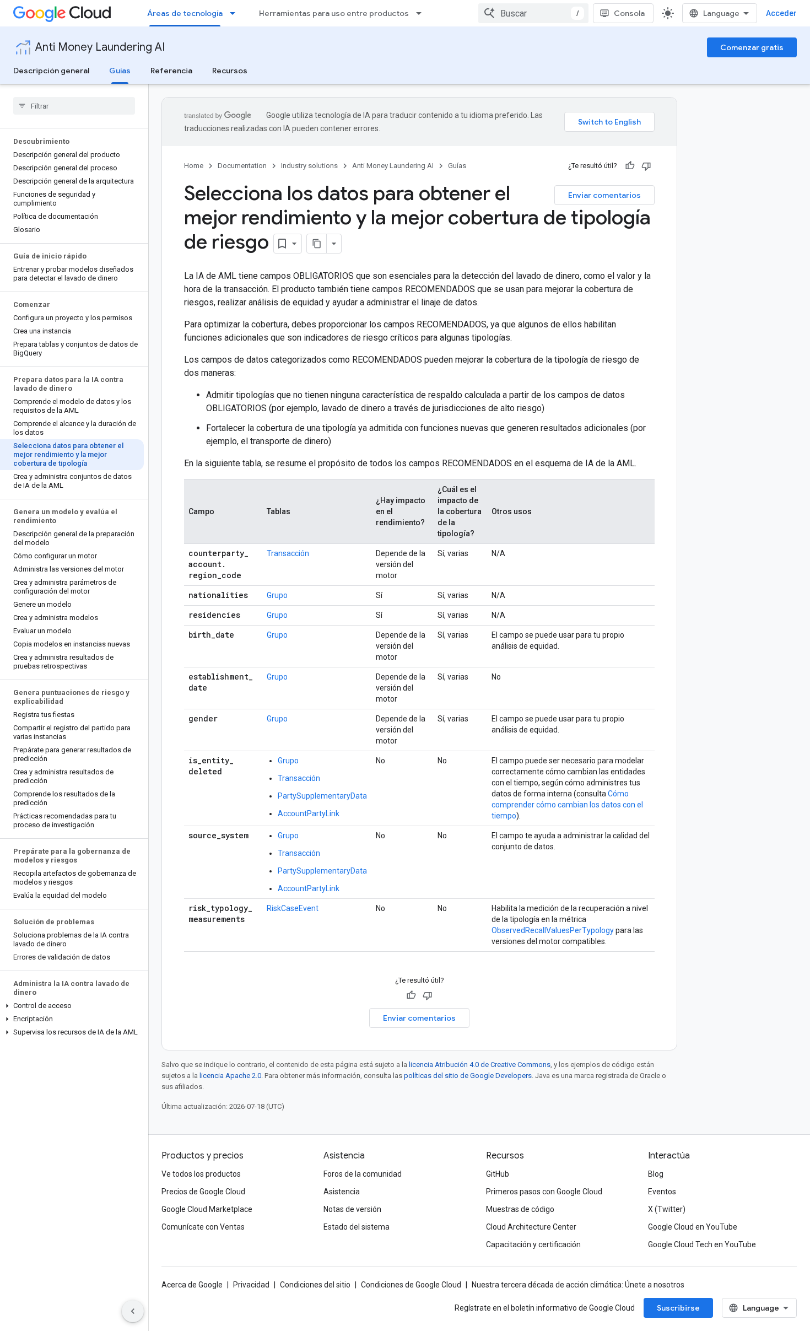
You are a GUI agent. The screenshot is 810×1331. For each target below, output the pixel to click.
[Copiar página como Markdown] (317, 243)
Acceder (781, 13)
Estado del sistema (356, 1226)
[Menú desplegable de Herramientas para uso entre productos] (422, 13)
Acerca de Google (192, 1284)
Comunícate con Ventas (203, 1226)
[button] (72, 1005)
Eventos (662, 1191)
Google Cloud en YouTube (692, 1226)
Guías (120, 71)
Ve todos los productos (201, 1174)
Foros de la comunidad (362, 1174)
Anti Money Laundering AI (100, 47)
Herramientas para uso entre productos (334, 13)
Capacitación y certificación (533, 1244)
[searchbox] (74, 106)
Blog (655, 1174)
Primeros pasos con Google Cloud (544, 1191)
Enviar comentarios (604, 195)
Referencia (171, 71)
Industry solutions (309, 165)
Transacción (288, 553)
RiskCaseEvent (292, 908)
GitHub (497, 1174)
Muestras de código (520, 1209)
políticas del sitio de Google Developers (468, 1075)
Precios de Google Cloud (203, 1191)
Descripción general (51, 71)
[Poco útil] (646, 166)
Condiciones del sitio (315, 1284)
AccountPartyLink (308, 813)
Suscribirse (678, 1308)
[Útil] (630, 166)
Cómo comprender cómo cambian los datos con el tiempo (567, 804)
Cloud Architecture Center (531, 1226)
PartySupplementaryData (322, 795)
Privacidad (251, 1284)
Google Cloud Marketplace (206, 1209)
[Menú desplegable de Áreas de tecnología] (236, 13)
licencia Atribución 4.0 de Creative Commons (479, 1064)
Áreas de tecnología (185, 13)
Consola (629, 13)
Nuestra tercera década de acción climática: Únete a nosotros (578, 1284)
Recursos (229, 71)
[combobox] (533, 13)
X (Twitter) (666, 1209)
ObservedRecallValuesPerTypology (553, 930)
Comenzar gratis (752, 47)
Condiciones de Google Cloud (411, 1284)
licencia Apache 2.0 (230, 1075)
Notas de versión (352, 1209)
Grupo (277, 595)
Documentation (242, 165)
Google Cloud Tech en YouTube (702, 1244)
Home (193, 165)
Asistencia (341, 1191)
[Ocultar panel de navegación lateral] (133, 1311)
